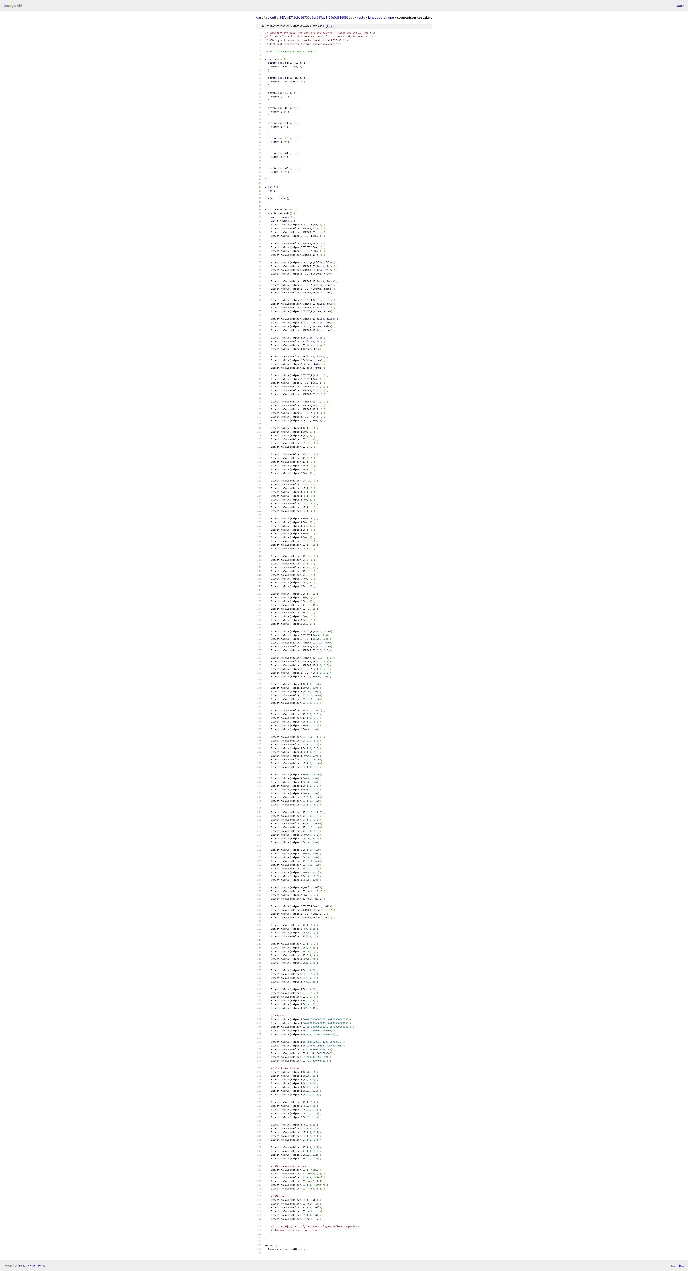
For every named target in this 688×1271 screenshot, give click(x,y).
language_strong (381, 17)
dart (259, 17)
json (681, 1265)
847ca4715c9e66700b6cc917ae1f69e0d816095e (314, 17)
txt (673, 1265)
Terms (41, 1265)
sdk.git (271, 17)
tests (361, 17)
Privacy (31, 1265)
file (330, 26)
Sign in (680, 5)
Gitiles (21, 1265)
